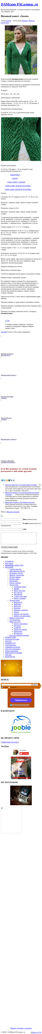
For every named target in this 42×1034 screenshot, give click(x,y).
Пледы (16, 612)
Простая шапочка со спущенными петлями (21, 485)
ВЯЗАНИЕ (9, 567)
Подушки (17, 626)
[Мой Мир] (9, 480)
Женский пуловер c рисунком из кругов (19, 502)
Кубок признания (11, 651)
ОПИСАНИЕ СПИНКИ (16, 182)
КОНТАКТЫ (10, 657)
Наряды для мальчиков (22, 616)
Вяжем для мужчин (16, 618)
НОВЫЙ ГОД (10, 643)
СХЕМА (15, 178)
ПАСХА (8, 641)
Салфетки (17, 627)
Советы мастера (15, 569)
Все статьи (9, 563)
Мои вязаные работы (17, 571)
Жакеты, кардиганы (16, 575)
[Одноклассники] (7, 480)
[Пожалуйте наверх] (36, 1032)
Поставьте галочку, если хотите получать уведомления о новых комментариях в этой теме (19, 552)
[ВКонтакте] (2, 480)
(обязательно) (30, 519)
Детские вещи (14, 600)
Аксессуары (13, 585)
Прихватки (18, 631)
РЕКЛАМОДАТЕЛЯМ (13, 653)
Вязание (25, 21)
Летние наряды (15, 577)
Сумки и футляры (20, 596)
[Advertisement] (21, 927)
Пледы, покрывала (21, 624)
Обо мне (8, 655)
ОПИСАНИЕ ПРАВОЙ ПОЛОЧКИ (18, 189)
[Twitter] (5, 480)
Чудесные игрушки (12, 639)
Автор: (3, 332)
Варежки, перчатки (21, 610)
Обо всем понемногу (13, 649)
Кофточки (17, 604)
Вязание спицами (13, 512)
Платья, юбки (14, 579)
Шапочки (17, 606)
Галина (8, 21)
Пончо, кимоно (15, 583)
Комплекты (18, 602)
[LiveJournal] (11, 480)
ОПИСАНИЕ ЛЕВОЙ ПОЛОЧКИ (17, 186)
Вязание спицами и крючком (21, 1028)
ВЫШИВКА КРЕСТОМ (14, 565)
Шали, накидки (19, 591)
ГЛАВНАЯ (9, 561)
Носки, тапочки (19, 598)
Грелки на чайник (20, 629)
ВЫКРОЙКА (15, 175)
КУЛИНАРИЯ (10, 637)
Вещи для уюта (15, 622)
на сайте (5, 687)
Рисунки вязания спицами (19, 635)
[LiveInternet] (14, 480)
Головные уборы (20, 587)
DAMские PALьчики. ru (19, 4)
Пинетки (17, 608)
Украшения (18, 594)
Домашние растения (12, 647)
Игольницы (18, 633)
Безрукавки (13, 581)
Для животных (14, 620)
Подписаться (21, 700)
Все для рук (18, 592)
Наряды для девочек (21, 614)
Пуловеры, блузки (16, 573)
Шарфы (16, 589)
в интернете (13, 687)
